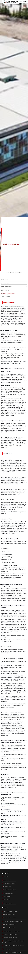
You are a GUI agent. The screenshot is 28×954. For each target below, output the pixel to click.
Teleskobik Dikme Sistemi (9, 927)
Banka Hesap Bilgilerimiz (7, 286)
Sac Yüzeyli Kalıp (7, 949)
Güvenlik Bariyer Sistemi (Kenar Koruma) (13, 945)
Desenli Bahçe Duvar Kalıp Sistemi (12, 952)
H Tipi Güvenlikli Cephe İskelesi (11, 931)
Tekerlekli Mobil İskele (9, 914)
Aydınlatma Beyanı (6, 296)
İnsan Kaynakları (7, 903)
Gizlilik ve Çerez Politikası (8, 293)
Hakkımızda (4, 280)
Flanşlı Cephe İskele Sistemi (10, 911)
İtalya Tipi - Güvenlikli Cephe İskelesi (12, 921)
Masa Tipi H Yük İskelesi (9, 917)
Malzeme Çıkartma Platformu (10, 937)
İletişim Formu (6, 899)
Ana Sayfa (4, 272)
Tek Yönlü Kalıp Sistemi (9, 924)
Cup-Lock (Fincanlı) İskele (10, 934)
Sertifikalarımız (5, 283)
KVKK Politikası (5, 290)
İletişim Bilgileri (7, 896)
